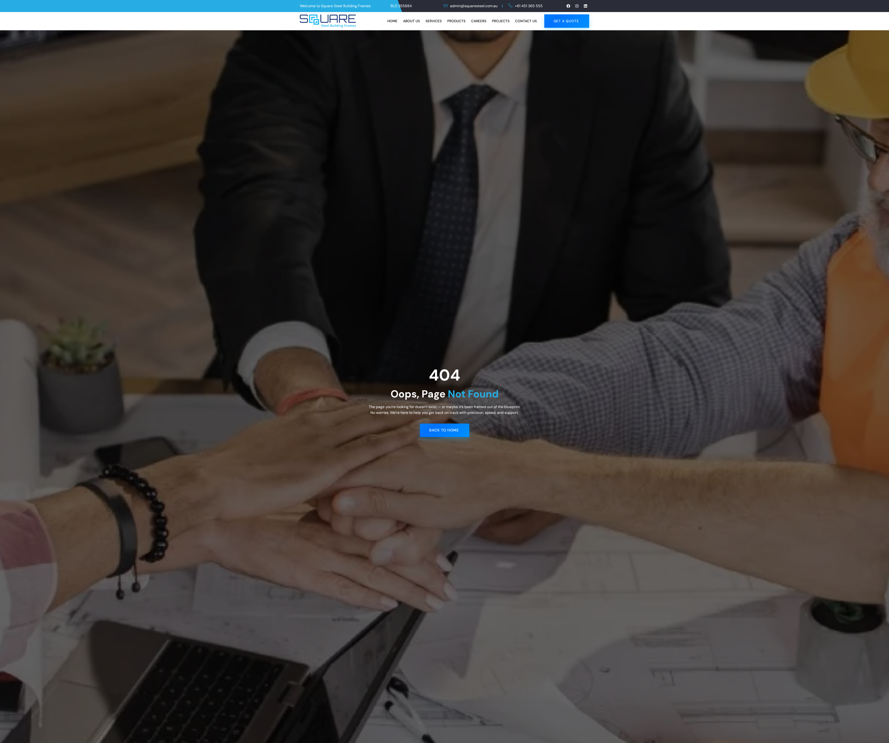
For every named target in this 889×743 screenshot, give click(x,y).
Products (456, 21)
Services (434, 21)
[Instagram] (577, 6)
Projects (501, 21)
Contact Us (526, 21)
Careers (478, 21)
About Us (411, 21)
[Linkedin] (585, 6)
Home (392, 21)
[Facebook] (568, 6)
